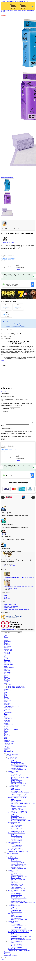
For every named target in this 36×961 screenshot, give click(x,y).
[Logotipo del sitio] (13, 10)
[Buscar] (4, 6)
